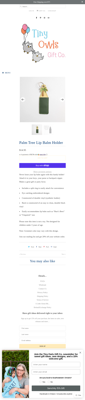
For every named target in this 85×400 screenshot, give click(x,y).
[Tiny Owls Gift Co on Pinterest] (40, 17)
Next (63, 254)
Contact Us (42, 289)
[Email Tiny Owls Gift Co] (48, 17)
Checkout (52, 11)
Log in (31, 11)
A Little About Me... (42, 304)
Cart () (41, 11)
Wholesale (42, 285)
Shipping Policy (42, 296)
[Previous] (22, 99)
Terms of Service (42, 300)
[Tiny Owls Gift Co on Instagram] (44, 17)
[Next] (62, 99)
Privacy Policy (42, 292)
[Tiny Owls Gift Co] (42, 44)
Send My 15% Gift (56, 388)
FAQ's (42, 281)
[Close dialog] (80, 352)
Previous (23, 254)
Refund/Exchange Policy (42, 307)
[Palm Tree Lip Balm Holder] (42, 99)
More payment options (42, 172)
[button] (42, 155)
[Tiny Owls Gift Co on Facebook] (36, 17)
